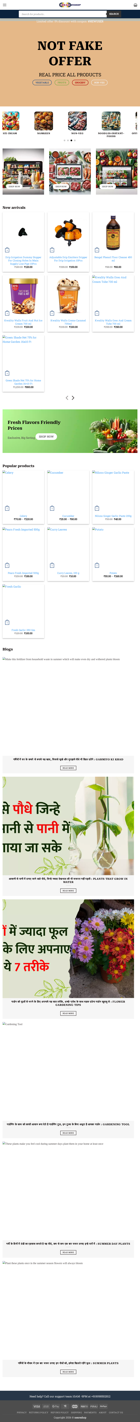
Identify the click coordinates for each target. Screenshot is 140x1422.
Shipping (76, 1412)
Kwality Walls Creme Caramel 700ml (68, 322)
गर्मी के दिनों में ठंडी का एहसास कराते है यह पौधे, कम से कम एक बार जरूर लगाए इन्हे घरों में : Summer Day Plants (68, 1243)
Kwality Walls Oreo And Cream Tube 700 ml (113, 322)
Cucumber (68, 516)
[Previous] (9, 120)
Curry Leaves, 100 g (68, 573)
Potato (113, 573)
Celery (23, 516)
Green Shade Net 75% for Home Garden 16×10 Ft (23, 382)
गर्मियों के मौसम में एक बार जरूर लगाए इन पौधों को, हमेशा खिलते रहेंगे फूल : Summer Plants (68, 1363)
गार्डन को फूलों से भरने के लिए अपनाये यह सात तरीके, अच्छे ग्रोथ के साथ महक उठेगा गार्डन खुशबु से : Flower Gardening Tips (68, 1003)
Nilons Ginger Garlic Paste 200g (113, 516)
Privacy (22, 1412)
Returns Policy (38, 1412)
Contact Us (116, 1412)
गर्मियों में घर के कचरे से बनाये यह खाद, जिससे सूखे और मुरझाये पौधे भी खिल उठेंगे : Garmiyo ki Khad (68, 759)
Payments (90, 1412)
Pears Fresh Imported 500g (23, 573)
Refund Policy (60, 1412)
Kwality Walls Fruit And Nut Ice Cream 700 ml (23, 322)
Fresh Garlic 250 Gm (23, 630)
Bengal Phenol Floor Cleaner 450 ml (113, 259)
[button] (5, 5)
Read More (68, 768)
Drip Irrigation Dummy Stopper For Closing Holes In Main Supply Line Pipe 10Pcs (23, 260)
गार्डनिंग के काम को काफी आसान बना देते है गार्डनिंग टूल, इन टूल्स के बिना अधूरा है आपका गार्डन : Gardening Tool (68, 1124)
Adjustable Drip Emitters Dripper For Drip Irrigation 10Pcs (68, 259)
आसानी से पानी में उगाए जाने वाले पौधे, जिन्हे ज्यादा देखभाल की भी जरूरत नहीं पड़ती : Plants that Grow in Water (68, 880)
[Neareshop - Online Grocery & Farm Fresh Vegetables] (70, 5)
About (103, 1412)
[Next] (130, 120)
